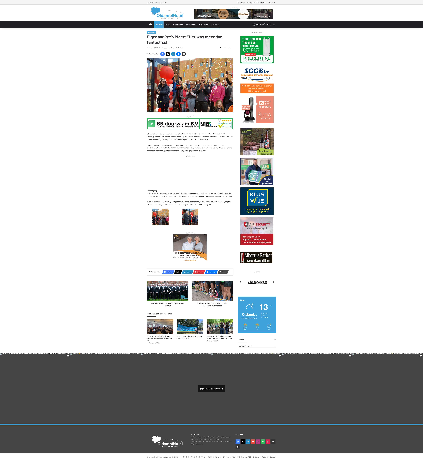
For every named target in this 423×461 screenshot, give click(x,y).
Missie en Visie (246, 457)
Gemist (167, 24)
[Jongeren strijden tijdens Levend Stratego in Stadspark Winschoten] (220, 326)
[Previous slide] (240, 282)
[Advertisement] (190, 173)
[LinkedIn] (173, 54)
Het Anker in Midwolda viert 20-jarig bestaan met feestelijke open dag (159, 338)
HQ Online (175, 457)
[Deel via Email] (184, 54)
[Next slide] (273, 282)
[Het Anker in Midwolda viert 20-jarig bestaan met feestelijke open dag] (160, 326)
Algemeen (151, 32)
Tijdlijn (210, 457)
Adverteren (217, 457)
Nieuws (158, 24)
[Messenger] (178, 54)
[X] (168, 54)
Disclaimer (260, 2)
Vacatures (241, 2)
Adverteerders (191, 24)
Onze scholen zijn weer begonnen (189, 336)
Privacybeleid (235, 457)
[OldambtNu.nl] (167, 12)
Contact (270, 2)
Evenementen (178, 24)
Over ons (250, 2)
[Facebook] (162, 54)
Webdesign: (167, 457)
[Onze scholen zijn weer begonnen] (190, 326)
